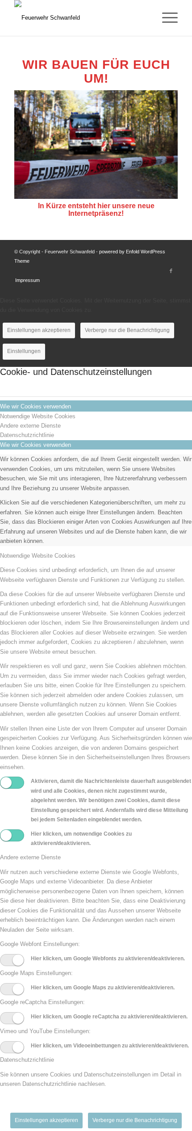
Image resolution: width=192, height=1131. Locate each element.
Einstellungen (24, 351)
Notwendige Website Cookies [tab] (37, 416)
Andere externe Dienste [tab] (30, 425)
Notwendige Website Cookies (37, 555)
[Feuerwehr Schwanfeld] (79, 18)
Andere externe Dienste (30, 857)
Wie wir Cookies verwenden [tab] (35, 406)
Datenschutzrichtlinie (27, 1059)
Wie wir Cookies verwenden (35, 444)
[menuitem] (165, 18)
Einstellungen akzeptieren (39, 330)
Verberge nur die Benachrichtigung (127, 330)
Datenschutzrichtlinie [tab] (27, 435)
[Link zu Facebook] (171, 270)
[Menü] (165, 18)
